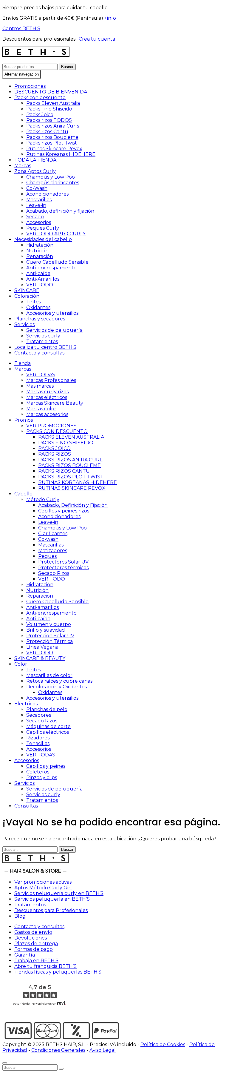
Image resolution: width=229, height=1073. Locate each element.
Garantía (24, 955)
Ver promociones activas (43, 882)
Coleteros (37, 772)
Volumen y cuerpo (48, 624)
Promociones (30, 86)
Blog (20, 916)
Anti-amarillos (42, 607)
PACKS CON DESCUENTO (57, 431)
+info (109, 18)
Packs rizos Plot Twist (51, 143)
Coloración (26, 296)
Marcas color (41, 409)
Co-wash (48, 539)
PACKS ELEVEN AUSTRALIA (71, 437)
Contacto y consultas (39, 353)
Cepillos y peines (45, 766)
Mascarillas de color (49, 675)
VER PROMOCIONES (51, 426)
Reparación (39, 256)
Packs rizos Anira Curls (52, 126)
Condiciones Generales (58, 1050)
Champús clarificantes (52, 182)
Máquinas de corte (48, 726)
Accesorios (38, 222)
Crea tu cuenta (97, 39)
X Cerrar (12, 1056)
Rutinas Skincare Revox (54, 148)
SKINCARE (26, 290)
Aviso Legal (102, 1050)
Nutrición (37, 251)
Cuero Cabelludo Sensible (57, 262)
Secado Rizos (53, 573)
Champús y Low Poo (50, 177)
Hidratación (39, 245)
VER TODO (39, 285)
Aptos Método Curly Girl (43, 888)
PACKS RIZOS (54, 454)
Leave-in (36, 205)
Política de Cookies (162, 1044)
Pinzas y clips (41, 777)
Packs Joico (39, 114)
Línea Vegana (42, 647)
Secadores (38, 715)
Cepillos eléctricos (47, 732)
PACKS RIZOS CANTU (64, 471)
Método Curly (42, 499)
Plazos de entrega (36, 943)
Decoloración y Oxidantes (56, 687)
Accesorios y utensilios (52, 313)
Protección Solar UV (50, 635)
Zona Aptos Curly (35, 171)
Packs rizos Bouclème (52, 137)
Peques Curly (42, 228)
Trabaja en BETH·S (36, 960)
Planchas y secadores (39, 319)
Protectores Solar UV (63, 562)
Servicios (24, 324)
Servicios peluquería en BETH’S (52, 899)
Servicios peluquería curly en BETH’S (58, 893)
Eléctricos (26, 704)
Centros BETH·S (21, 28)
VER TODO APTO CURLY (56, 234)
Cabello (23, 494)
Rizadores (37, 738)
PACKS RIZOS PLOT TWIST (70, 477)
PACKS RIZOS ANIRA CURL (70, 460)
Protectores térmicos (63, 567)
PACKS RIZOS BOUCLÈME (69, 465)
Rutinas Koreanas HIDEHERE (60, 154)
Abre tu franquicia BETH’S (45, 966)
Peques (47, 556)
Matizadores (52, 550)
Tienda (22, 363)
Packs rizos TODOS (49, 120)
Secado (35, 216)
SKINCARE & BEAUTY (39, 658)
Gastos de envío (33, 932)
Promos (23, 420)
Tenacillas (37, 743)
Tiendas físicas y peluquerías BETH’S (57, 972)
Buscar (67, 67)
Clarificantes (52, 533)
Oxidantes (38, 307)
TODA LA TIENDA (35, 160)
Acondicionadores (47, 194)
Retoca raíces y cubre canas (59, 681)
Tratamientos (42, 341)
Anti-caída (38, 273)
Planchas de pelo (46, 709)
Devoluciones (30, 938)
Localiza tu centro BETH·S (45, 347)
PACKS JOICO (54, 448)
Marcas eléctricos (46, 397)
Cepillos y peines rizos (63, 511)
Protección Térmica (49, 641)
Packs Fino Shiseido (49, 109)
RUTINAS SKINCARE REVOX (72, 488)
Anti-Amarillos (42, 279)
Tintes (33, 302)
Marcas (22, 165)
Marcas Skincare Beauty (54, 403)
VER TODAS (40, 374)
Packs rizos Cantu (47, 131)
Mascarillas (39, 199)
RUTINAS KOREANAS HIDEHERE (77, 482)
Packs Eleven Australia (53, 103)
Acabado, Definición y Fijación (73, 505)
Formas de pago (33, 949)
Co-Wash (36, 188)
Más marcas (40, 386)
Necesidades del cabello (43, 239)
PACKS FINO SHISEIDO (65, 443)
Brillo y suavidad (45, 630)
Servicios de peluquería (54, 330)
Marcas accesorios (47, 414)
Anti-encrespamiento (51, 268)
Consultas (26, 806)
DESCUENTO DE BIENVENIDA (50, 92)
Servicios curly (43, 336)
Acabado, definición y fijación (60, 211)
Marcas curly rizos (47, 391)
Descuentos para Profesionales (51, 910)
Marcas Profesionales (51, 380)
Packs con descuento (40, 97)
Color (20, 664)
